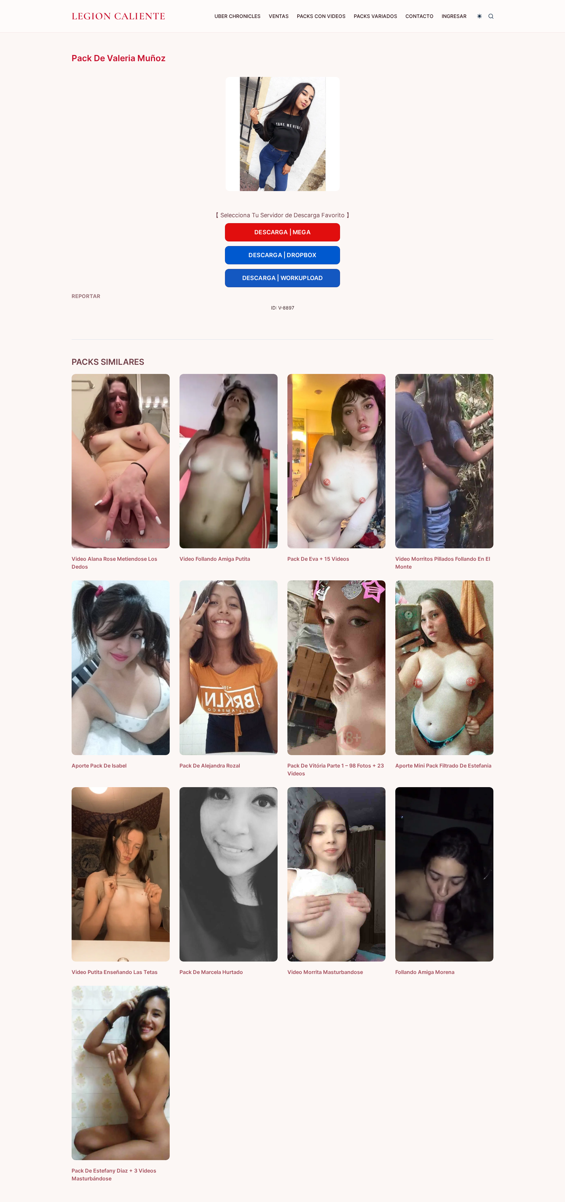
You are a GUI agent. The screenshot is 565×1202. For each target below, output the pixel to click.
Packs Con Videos (321, 16)
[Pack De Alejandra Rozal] (229, 667)
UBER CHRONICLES (237, 16)
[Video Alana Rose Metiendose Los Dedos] (121, 461)
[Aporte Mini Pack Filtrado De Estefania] (444, 667)
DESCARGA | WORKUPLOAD (282, 277)
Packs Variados (375, 16)
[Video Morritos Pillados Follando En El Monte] (444, 461)
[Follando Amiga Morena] (444, 874)
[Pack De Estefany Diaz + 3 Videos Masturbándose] (121, 1073)
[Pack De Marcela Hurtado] (229, 874)
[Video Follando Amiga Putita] (229, 461)
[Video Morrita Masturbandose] (336, 874)
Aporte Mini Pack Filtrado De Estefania (443, 765)
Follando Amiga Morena (424, 972)
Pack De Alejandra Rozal (210, 765)
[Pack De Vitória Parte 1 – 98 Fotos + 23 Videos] (336, 667)
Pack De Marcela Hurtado (211, 972)
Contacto (419, 16)
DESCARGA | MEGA (282, 232)
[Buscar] (490, 16)
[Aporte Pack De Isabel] (121, 667)
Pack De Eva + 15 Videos (318, 559)
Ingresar (454, 16)
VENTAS (279, 16)
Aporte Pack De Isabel (99, 765)
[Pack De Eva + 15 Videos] (336, 461)
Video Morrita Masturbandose (325, 972)
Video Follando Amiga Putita (215, 559)
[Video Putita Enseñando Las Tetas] (121, 874)
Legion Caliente (119, 16)
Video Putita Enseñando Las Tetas (115, 972)
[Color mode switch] (479, 16)
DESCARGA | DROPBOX (282, 255)
